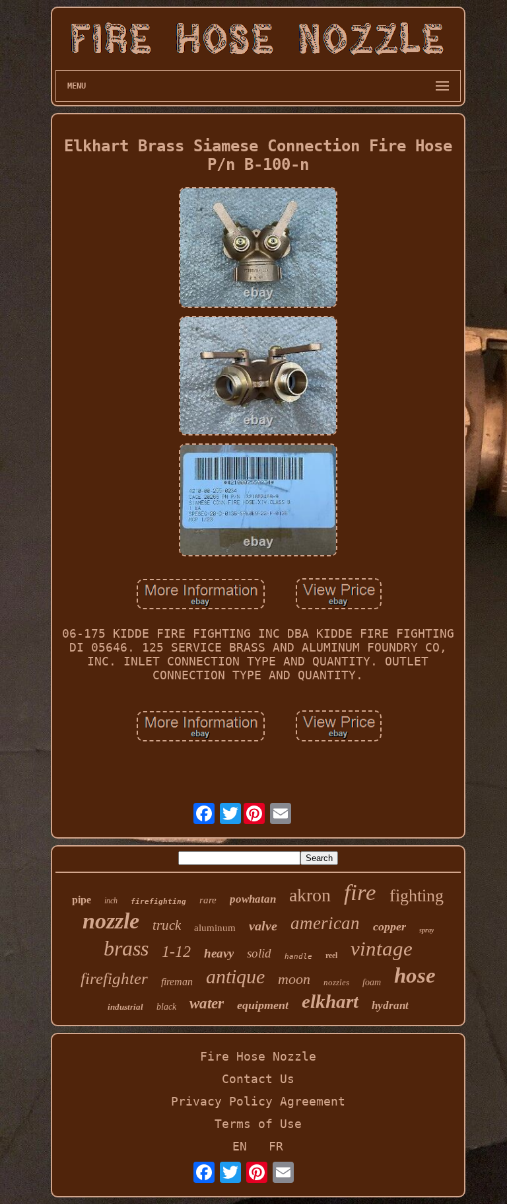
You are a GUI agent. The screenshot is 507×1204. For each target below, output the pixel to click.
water (206, 1003)
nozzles (336, 982)
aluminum (215, 927)
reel (331, 955)
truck (166, 925)
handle (298, 956)
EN (239, 1146)
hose (415, 975)
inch (111, 900)
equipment (262, 1005)
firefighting (158, 901)
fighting (416, 895)
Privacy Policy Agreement (258, 1101)
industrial (125, 1007)
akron (310, 895)
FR (276, 1146)
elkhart (330, 1001)
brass (126, 948)
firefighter (114, 978)
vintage (382, 948)
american (325, 923)
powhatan (253, 899)
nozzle (111, 921)
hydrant (390, 1005)
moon (294, 979)
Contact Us (258, 1079)
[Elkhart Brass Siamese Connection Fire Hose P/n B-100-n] (258, 248)
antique (235, 976)
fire (360, 892)
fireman (177, 981)
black (166, 1007)
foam (371, 982)
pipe (81, 899)
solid (259, 953)
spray (426, 930)
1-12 (176, 951)
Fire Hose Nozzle (258, 1056)
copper (389, 926)
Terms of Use (258, 1124)
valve (263, 926)
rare (208, 900)
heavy (219, 953)
